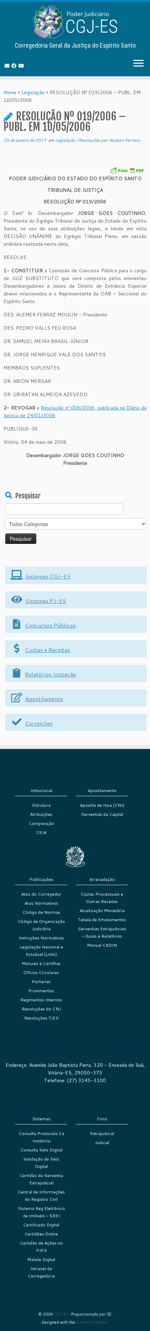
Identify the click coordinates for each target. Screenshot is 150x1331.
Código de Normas (41, 912)
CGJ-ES (61, 1314)
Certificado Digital (41, 1225)
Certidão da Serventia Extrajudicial (41, 1179)
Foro (102, 1119)
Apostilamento (102, 790)
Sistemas (41, 1119)
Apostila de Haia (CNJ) (102, 805)
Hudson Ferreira (124, 140)
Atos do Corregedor (41, 894)
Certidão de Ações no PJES (41, 1246)
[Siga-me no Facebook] (15, 65)
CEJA (41, 832)
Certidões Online (41, 1234)
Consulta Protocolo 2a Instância (41, 1137)
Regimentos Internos (41, 1000)
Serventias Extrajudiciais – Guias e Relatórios (102, 932)
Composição (41, 823)
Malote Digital (41, 1259)
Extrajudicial (102, 1133)
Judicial (102, 1143)
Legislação (33, 92)
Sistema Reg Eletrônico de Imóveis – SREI (41, 1212)
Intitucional (41, 790)
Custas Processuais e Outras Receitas (102, 897)
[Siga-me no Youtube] (22, 65)
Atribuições (41, 814)
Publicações (41, 879)
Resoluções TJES (41, 1018)
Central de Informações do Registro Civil (41, 1195)
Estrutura (41, 805)
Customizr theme (91, 1322)
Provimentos (41, 991)
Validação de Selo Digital (41, 1162)
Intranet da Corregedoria (41, 1272)
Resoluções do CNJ (41, 1009)
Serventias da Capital (102, 814)
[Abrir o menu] (138, 63)
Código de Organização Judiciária (41, 925)
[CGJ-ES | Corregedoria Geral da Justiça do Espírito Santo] (75, 21)
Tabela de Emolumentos (102, 920)
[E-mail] (8, 65)
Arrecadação (102, 879)
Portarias (41, 982)
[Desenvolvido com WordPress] (109, 1312)
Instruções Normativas (41, 938)
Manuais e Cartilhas (41, 963)
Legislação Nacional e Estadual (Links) (41, 950)
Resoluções (89, 140)
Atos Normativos (41, 903)
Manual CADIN (102, 945)
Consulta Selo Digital (41, 1150)
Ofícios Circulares (41, 972)
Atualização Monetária (102, 910)
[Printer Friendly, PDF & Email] (127, 170)
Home (9, 92)
